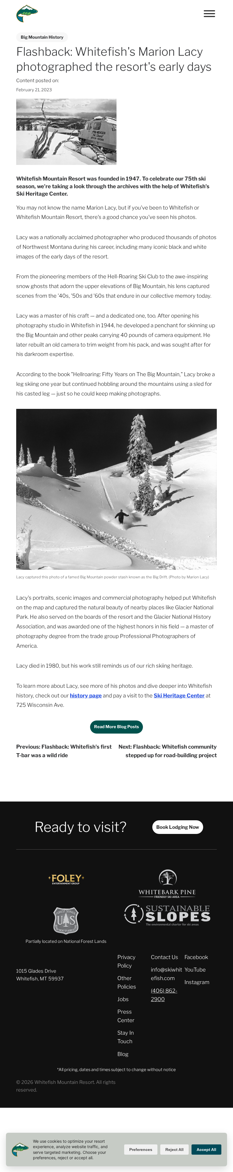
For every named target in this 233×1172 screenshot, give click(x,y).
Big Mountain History (42, 37)
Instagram (196, 982)
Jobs (123, 999)
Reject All (174, 1149)
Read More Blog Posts (116, 726)
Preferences (140, 1149)
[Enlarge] (209, 416)
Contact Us (164, 957)
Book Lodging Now (177, 827)
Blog (122, 1054)
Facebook (196, 957)
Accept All (206, 1149)
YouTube (195, 969)
